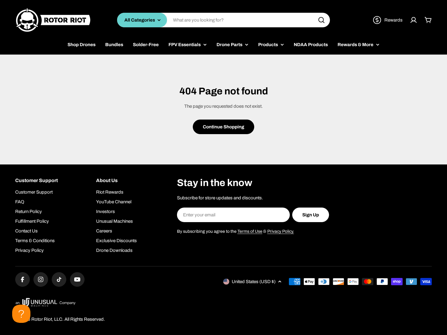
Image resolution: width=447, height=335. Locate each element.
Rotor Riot (41, 319)
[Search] (321, 20)
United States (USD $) (253, 281)
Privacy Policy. (280, 231)
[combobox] (223, 20)
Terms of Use (249, 231)
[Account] (413, 20)
